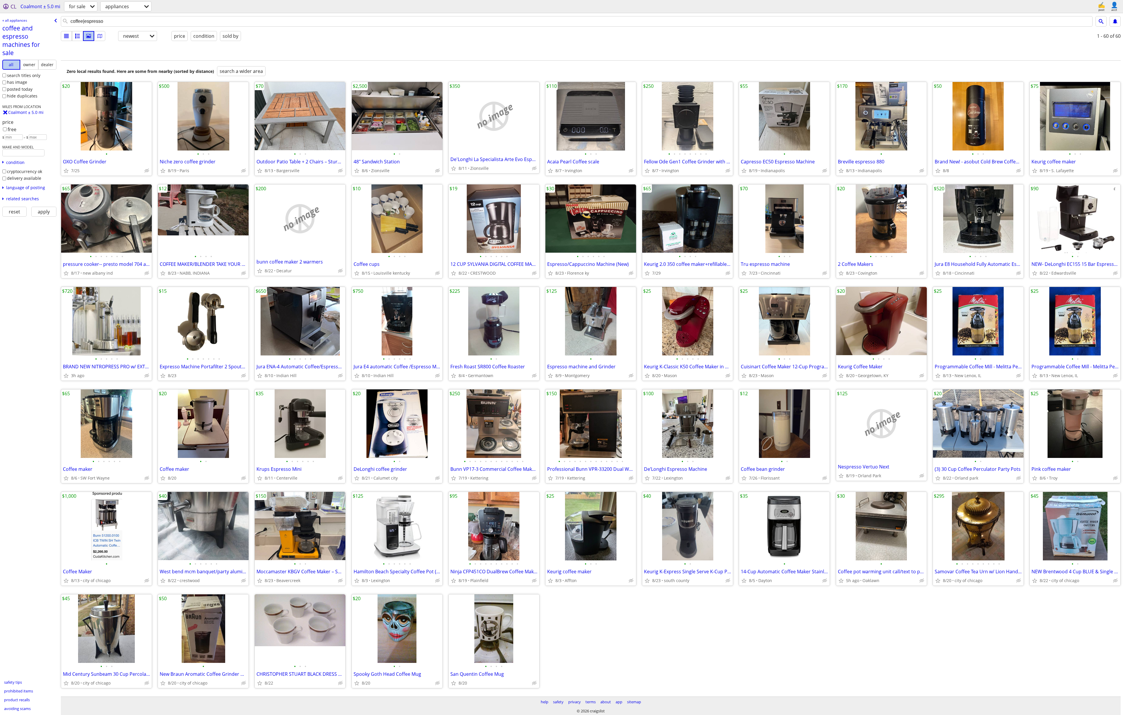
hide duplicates (22, 96)
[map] (99, 36)
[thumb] (77, 36)
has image (17, 82)
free (12, 129)
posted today (19, 89)
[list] (66, 36)
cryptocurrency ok (24, 171)
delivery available (24, 178)
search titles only (23, 75)
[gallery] (88, 36)
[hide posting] (146, 170)
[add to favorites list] (66, 170)
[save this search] (1115, 21)
